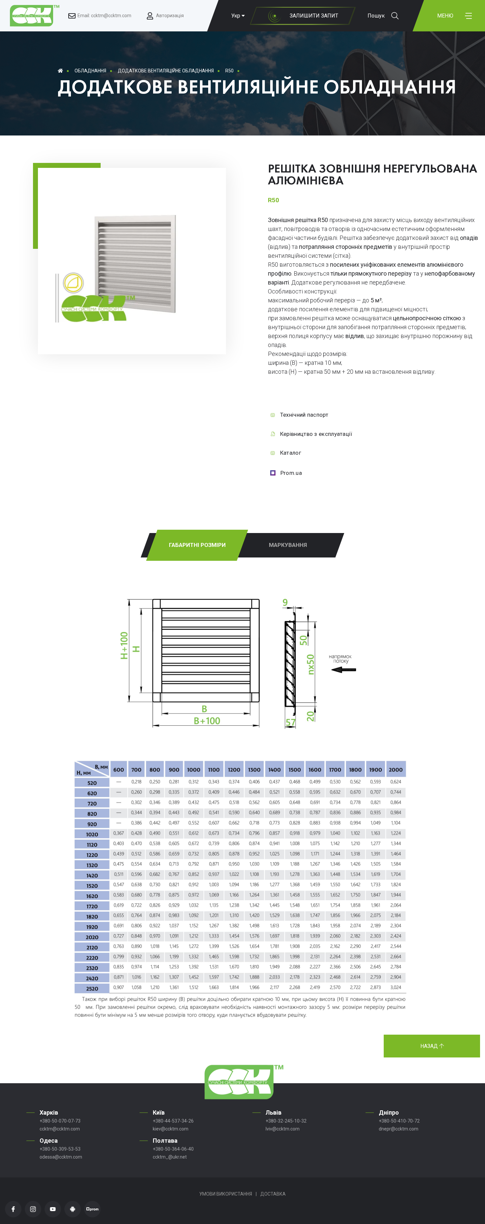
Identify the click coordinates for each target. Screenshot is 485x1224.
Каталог (290, 452)
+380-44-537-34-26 (173, 1121)
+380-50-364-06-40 (173, 1149)
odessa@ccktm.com (61, 1157)
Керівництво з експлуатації (316, 434)
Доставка (273, 1194)
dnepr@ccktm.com (398, 1128)
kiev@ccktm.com (170, 1128)
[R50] (132, 327)
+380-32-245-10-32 (286, 1121)
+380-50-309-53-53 (60, 1149)
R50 (229, 70)
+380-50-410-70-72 (399, 1121)
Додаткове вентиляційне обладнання (166, 70)
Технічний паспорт (304, 414)
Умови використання (225, 1194)
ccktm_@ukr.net (170, 1157)
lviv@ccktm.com (283, 1128)
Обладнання (90, 70)
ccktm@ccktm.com (60, 1128)
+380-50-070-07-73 (60, 1121)
